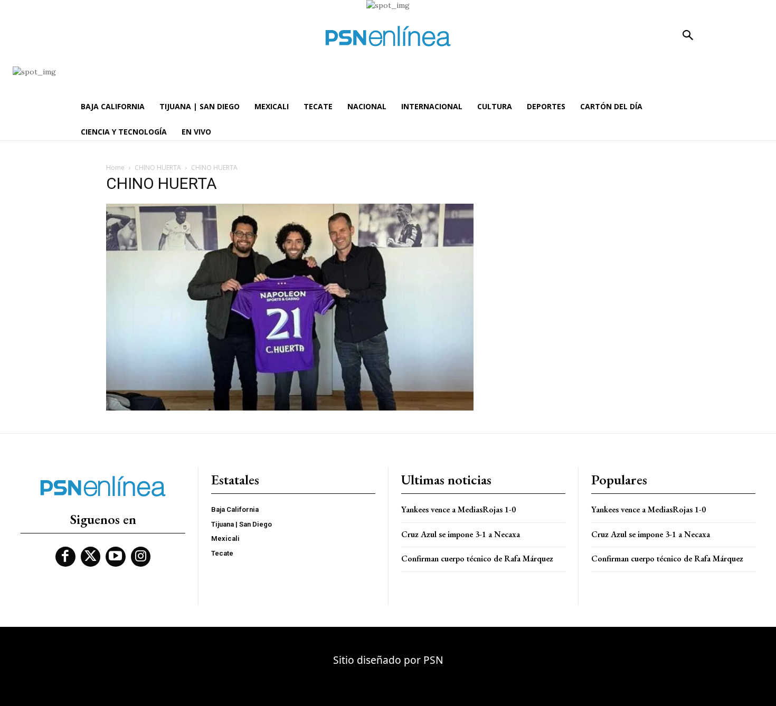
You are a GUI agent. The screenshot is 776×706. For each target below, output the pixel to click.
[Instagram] (141, 557)
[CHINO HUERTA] (290, 408)
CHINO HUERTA (158, 167)
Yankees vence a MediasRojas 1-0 (458, 509)
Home (115, 167)
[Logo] (388, 36)
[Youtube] (116, 557)
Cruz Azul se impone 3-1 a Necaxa (460, 534)
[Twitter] (91, 557)
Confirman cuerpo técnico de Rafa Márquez (477, 558)
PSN (433, 660)
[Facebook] (65, 557)
